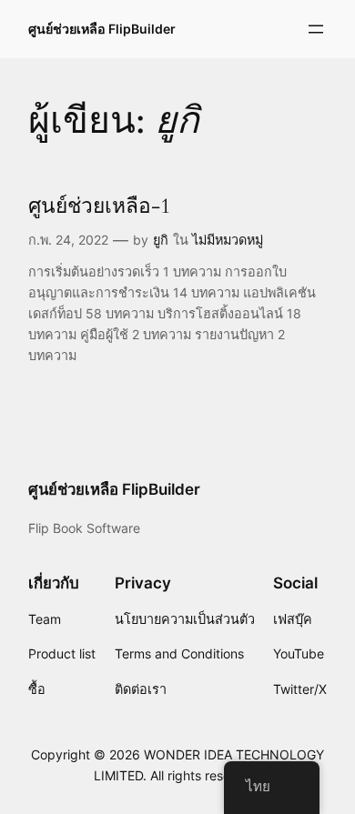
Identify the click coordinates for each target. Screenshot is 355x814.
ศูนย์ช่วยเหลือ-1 (99, 206)
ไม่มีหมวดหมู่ (227, 239)
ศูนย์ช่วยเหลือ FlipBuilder (102, 28)
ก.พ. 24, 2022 (68, 239)
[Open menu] (316, 29)
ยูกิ (160, 239)
